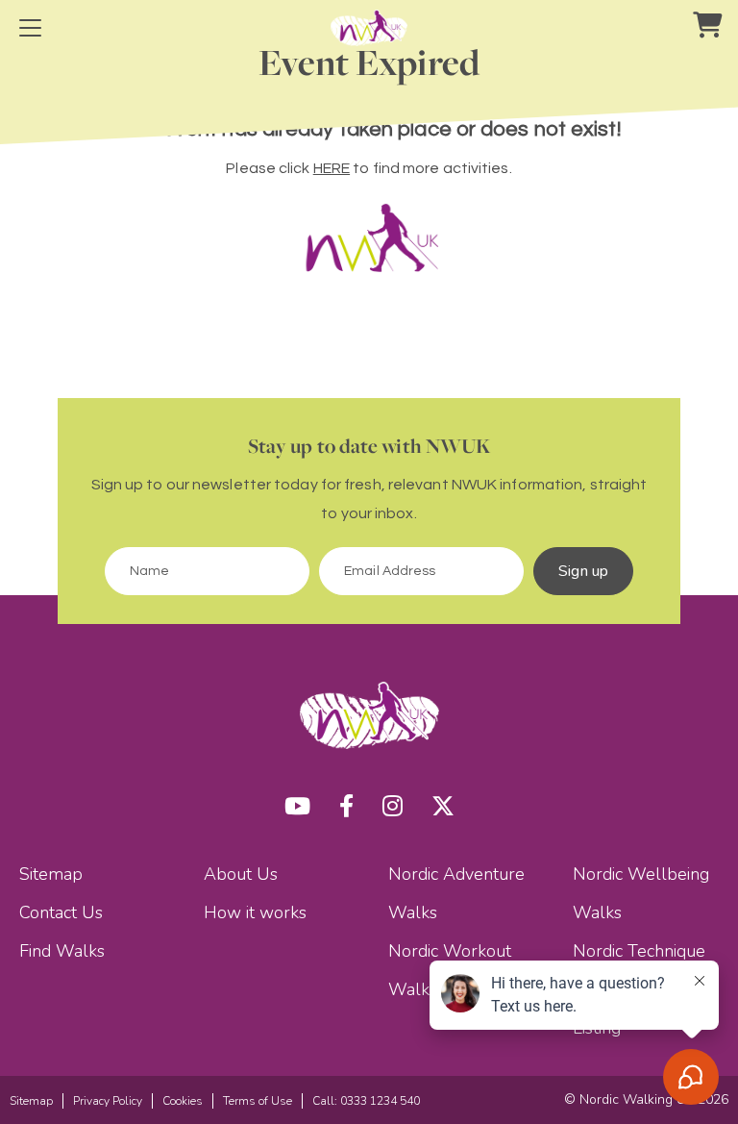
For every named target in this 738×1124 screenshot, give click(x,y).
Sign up (583, 571)
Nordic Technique (639, 950)
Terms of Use (257, 1101)
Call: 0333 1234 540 (366, 1101)
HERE (331, 168)
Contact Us (61, 912)
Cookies (182, 1101)
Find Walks (62, 950)
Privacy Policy (107, 1101)
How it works (255, 912)
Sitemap (51, 874)
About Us (241, 874)
